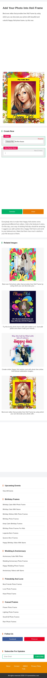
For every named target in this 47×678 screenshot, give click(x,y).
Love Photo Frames (9, 589)
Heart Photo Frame (9, 594)
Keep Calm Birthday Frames (12, 523)
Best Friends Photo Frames (12, 584)
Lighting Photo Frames (10, 612)
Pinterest (34, 639)
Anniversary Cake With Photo (13, 556)
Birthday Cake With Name (12, 509)
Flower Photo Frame (10, 607)
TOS (23, 669)
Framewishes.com (32, 675)
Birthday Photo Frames (11, 519)
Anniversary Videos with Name (13, 570)
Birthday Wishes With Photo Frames (15, 514)
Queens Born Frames (10, 538)
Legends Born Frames (10, 533)
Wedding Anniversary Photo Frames (15, 561)
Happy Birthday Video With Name (14, 542)
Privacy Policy (36, 666)
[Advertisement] (23, 47)
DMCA (25, 666)
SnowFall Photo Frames (11, 617)
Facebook (12, 639)
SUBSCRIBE (39, 656)
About (8, 666)
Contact (16, 666)
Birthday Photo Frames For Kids (14, 528)
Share (33, 211)
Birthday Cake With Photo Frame (14, 504)
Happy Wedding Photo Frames (13, 566)
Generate (12, 211)
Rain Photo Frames (9, 621)
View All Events (8, 491)
